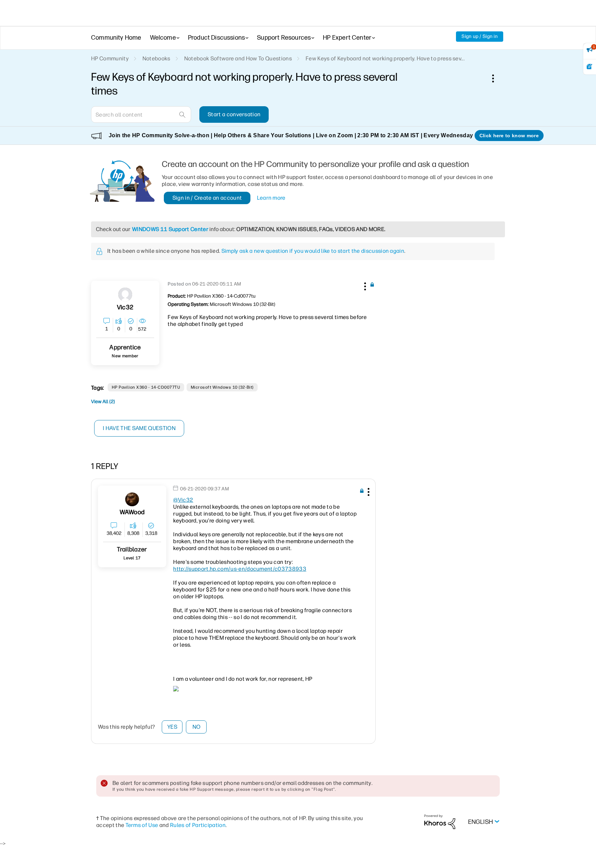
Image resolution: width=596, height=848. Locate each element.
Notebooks (156, 58)
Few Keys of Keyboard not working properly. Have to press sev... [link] (385, 58)
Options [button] (497, 78)
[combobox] (141, 114)
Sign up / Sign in (479, 36)
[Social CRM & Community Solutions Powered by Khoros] (439, 821)
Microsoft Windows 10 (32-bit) (222, 387)
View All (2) (103, 402)
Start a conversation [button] (234, 114)
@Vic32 (183, 500)
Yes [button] (172, 727)
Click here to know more (509, 135)
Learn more (271, 197)
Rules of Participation (198, 825)
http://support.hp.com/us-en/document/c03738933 (239, 569)
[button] (364, 285)
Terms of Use (142, 825)
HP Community (110, 58)
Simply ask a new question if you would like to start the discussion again (312, 251)
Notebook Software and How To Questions (238, 58)
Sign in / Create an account (207, 197)
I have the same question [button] (139, 428)
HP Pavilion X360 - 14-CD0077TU (146, 387)
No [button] (196, 727)
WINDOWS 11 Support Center (170, 229)
